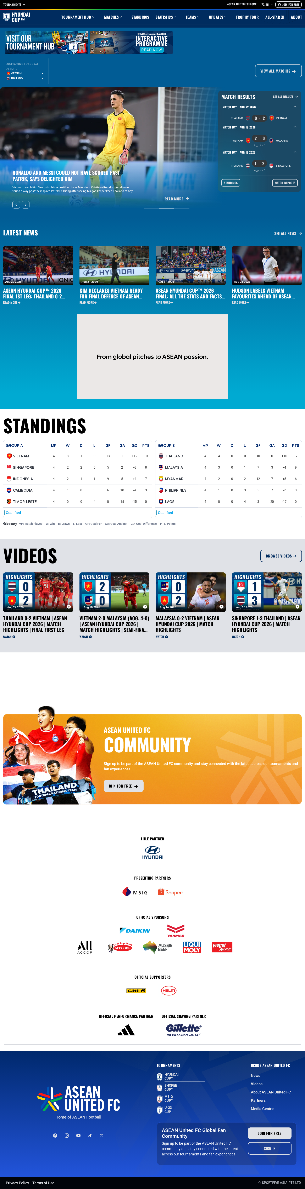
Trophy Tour (247, 17)
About (296, 17)
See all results (283, 96)
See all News (285, 233)
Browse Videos (279, 556)
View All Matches (276, 71)
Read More (10, 302)
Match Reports (285, 183)
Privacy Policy (17, 1183)
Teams (191, 17)
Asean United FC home (242, 4)
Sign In (270, 1148)
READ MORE (174, 198)
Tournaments (12, 4)
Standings (140, 17)
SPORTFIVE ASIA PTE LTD (281, 1183)
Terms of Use (43, 1183)
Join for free (120, 786)
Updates (216, 17)
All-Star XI (274, 17)
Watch (7, 636)
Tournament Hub (76, 17)
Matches (111, 17)
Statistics (164, 17)
